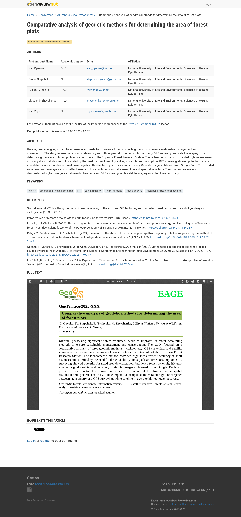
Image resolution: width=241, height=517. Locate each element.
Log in (31, 441)
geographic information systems (56, 190)
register (45, 441)
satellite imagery (93, 190)
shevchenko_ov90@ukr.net (103, 100)
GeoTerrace (46, 15)
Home (31, 15)
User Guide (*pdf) (172, 484)
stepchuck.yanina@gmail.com (104, 79)
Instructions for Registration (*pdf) (187, 490)
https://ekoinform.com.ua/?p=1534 (154, 218)
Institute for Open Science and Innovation (191, 504)
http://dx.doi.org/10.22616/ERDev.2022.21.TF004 (58, 254)
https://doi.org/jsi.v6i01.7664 (112, 264)
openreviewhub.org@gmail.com (52, 483)
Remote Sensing (114, 190)
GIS (79, 190)
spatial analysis (134, 190)
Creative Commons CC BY (144, 124)
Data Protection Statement (41, 500)
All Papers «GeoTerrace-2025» (76, 15)
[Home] (44, 3)
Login (208, 4)
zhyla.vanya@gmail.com (101, 111)
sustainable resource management (164, 190)
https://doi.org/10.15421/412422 (169, 227)
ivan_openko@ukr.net (99, 68)
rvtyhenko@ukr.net (97, 89)
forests (32, 190)
